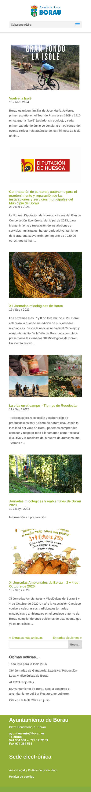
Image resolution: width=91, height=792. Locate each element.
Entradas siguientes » (67, 637)
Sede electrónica (30, 756)
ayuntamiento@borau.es (27, 733)
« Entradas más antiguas (26, 637)
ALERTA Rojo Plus (21, 682)
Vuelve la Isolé (20, 98)
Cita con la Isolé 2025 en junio (29, 700)
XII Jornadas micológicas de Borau (36, 306)
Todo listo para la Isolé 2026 (28, 664)
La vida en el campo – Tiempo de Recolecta (43, 405)
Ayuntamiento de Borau (38, 720)
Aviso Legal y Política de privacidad (33, 770)
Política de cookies (21, 776)
